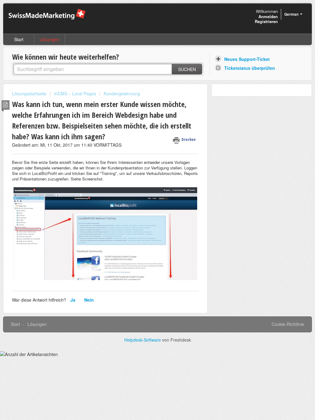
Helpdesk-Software (143, 340)
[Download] (146, 131)
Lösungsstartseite (30, 93)
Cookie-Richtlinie (288, 324)
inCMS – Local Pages (75, 93)
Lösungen (49, 39)
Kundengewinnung (122, 93)
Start (18, 39)
